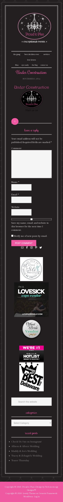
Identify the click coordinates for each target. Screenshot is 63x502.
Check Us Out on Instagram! (26, 441)
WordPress (28, 496)
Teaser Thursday (20, 460)
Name (15, 182)
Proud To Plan (34, 28)
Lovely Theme (29, 493)
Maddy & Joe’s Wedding (24, 451)
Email (15, 195)
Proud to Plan (28, 487)
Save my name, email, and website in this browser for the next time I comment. (30, 226)
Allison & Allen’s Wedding (25, 446)
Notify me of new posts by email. (30, 236)
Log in (37, 496)
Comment (16, 148)
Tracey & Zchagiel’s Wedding (26, 455)
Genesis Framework (48, 493)
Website (15, 207)
